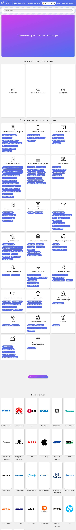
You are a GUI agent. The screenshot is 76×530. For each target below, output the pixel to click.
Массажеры (31, 325)
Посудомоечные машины (10, 146)
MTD (69, 457)
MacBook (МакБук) (38, 170)
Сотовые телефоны (33, 135)
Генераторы (56, 167)
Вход (58, 3)
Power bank (31, 167)
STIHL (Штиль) (6, 524)
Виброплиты (39, 212)
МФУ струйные (41, 167)
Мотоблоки (6, 256)
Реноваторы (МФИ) (58, 212)
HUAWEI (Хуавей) (19, 426)
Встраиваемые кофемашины (11, 188)
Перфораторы (57, 220)
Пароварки (31, 247)
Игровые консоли (58, 135)
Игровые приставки (59, 140)
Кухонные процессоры (59, 247)
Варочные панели (8, 196)
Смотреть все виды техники (38, 377)
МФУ (29, 170)
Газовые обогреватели (9, 307)
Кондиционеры (17, 309)
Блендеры (56, 244)
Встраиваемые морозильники (11, 191)
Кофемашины (15, 275)
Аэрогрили (31, 250)
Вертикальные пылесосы (60, 275)
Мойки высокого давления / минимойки (11, 247)
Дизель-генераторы (59, 172)
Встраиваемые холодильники (11, 186)
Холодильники (7, 151)
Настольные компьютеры (35, 180)
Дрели (55, 218)
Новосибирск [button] (22, 3)
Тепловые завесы (8, 212)
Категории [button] (37, 3)
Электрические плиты (9, 148)
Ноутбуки (39, 178)
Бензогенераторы (58, 178)
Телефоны (42, 138)
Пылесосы (69, 280)
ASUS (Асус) (19, 524)
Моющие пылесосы (58, 280)
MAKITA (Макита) (70, 426)
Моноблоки (41, 175)
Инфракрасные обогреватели (11, 304)
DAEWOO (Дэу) (57, 426)
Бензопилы (6, 254)
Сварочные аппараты (59, 170)
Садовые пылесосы (8, 244)
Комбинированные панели (11, 183)
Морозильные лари (15, 143)
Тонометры (31, 330)
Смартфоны (31, 140)
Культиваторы (7, 251)
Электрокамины (17, 301)
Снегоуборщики (7, 259)
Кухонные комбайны (34, 252)
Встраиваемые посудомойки (11, 175)
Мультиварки (40, 247)
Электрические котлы (9, 215)
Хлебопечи (31, 244)
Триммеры (14, 254)
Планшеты (31, 178)
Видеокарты (31, 348)
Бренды (30, 3)
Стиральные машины (34, 275)
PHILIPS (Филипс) (6, 426)
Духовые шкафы (7, 194)
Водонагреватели (33, 286)
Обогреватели (7, 309)
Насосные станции (8, 349)
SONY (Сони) (6, 490)
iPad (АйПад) (41, 172)
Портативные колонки (34, 307)
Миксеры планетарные (59, 250)
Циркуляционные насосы (10, 357)
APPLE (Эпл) (44, 457)
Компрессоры (57, 175)
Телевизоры (56, 143)
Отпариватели (32, 280)
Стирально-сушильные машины (37, 277)
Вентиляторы (7, 301)
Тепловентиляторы (8, 218)
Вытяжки (5, 143)
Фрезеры (30, 212)
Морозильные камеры (9, 135)
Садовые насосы (7, 346)
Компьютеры (32, 175)
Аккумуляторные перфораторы (62, 215)
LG (31, 426)
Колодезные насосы (8, 352)
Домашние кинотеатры (35, 304)
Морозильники (7, 138)
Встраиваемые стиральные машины (11, 167)
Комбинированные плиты (10, 140)
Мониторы (31, 183)
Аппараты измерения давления (37, 328)
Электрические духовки (9, 180)
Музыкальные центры (34, 301)
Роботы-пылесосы (58, 277)
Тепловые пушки (7, 220)
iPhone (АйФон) (32, 138)
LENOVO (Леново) (19, 490)
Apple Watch (15, 325)
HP (70, 524)
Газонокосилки (16, 256)
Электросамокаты (58, 303)
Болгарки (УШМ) (58, 228)
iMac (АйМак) (32, 172)
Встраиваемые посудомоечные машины (12, 171)
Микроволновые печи (34, 255)
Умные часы (6, 325)
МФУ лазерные (40, 183)
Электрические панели (9, 178)
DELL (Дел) (44, 426)
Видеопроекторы (58, 138)
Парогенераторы (33, 283)
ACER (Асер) (31, 524)
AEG (32, 457)
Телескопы (56, 325)
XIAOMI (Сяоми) (44, 524)
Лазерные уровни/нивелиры (61, 226)
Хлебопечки (39, 244)
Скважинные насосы (9, 354)
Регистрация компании (68, 3)
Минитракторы (17, 251)
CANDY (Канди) (31, 490)
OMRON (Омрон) (44, 490)
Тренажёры (40, 325)
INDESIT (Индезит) (69, 490)
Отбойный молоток (58, 223)
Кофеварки (6, 275)
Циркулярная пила (64, 218)
